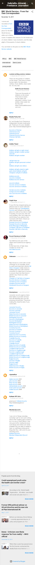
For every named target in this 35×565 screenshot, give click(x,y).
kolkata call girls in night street (19, 150)
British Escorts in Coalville (17, 347)
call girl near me (14, 161)
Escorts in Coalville (15, 340)
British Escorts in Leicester (17, 316)
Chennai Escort (14, 133)
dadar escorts (13, 379)
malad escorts (14, 389)
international (6, 62)
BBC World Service (20, 59)
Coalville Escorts (14, 338)
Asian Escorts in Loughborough (19, 355)
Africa (4, 59)
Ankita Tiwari (13, 144)
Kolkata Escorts (22, 401)
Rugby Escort (13, 364)
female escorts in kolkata (17, 190)
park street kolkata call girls (18, 171)
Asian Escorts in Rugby (16, 366)
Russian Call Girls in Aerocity (18, 229)
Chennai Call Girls (14, 137)
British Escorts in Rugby (16, 367)
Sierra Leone (17, 62)
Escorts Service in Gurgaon (18, 280)
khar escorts (13, 382)
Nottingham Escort (15, 323)
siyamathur (13, 374)
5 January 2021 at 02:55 (16, 398)
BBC (10, 59)
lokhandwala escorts (16, 386)
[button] (32, 11)
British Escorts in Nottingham (18, 326)
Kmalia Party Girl (15, 117)
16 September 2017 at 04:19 (17, 76)
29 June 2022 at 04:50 (16, 411)
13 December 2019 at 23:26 (17, 238)
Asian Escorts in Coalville (17, 345)
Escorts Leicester (15, 310)
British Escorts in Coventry (17, 336)
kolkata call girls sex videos (18, 166)
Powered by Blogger (18, 561)
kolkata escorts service (16, 180)
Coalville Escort (14, 343)
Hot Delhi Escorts (14, 249)
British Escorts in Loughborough (19, 357)
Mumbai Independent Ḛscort (18, 435)
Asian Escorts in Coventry (17, 335)
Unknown (12, 256)
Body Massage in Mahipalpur (18, 226)
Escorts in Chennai (15, 130)
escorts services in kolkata (17, 186)
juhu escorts (13, 381)
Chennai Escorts (14, 132)
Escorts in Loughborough (17, 350)
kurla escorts (13, 384)
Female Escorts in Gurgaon (18, 282)
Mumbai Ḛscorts (15, 410)
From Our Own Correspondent (7, 26)
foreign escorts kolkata (16, 192)
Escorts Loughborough (16, 352)
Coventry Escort (14, 333)
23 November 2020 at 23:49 (17, 376)
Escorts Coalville (14, 342)
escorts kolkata (14, 183)
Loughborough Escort (16, 354)
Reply (11, 113)
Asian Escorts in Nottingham (18, 324)
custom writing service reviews (20, 74)
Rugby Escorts (14, 359)
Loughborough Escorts (16, 348)
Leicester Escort (14, 312)
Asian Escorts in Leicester (17, 314)
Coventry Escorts (14, 328)
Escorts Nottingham (15, 321)
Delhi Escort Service (22, 89)
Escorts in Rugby (14, 360)
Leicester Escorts (15, 307)
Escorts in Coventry (15, 329)
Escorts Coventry (14, 331)
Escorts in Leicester (15, 309)
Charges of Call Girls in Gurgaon (19, 278)
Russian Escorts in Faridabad (18, 222)
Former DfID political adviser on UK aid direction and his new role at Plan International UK (15, 507)
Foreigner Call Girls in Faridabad (19, 227)
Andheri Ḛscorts (14, 433)
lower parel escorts (15, 388)
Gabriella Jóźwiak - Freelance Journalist (17, 4)
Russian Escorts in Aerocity (18, 224)
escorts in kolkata (15, 178)
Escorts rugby (13, 362)
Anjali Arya (13, 200)
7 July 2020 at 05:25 (23, 292)
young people (6, 66)
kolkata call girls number (17, 155)
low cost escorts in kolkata (18, 193)
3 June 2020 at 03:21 (22, 256)
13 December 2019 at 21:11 (17, 202)
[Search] (32, 4)
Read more (29, 499)
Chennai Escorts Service (17, 135)
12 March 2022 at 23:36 (22, 90)
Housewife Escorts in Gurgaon (19, 285)
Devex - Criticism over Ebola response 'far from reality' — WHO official (15, 534)
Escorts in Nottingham (16, 319)
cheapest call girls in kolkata (18, 173)
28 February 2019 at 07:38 (17, 118)
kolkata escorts (14, 176)
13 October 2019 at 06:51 (17, 145)
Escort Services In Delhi (17, 236)
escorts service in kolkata (17, 185)
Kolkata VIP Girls (15, 396)
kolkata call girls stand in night (18, 169)
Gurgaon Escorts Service (17, 283)
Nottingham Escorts (15, 317)
